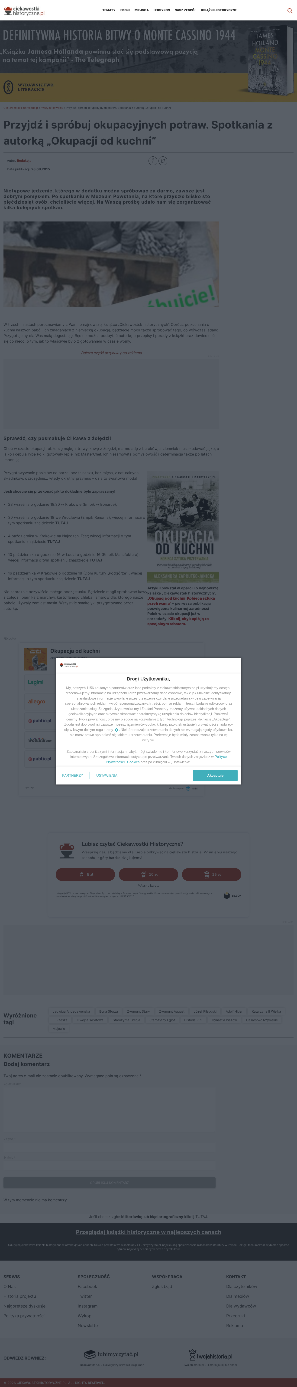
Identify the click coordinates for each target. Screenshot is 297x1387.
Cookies (133, 762)
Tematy (109, 10)
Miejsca (142, 10)
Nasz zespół (185, 10)
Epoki (125, 10)
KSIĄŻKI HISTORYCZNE (219, 10)
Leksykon (162, 10)
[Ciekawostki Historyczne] (27, 10)
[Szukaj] (290, 10)
